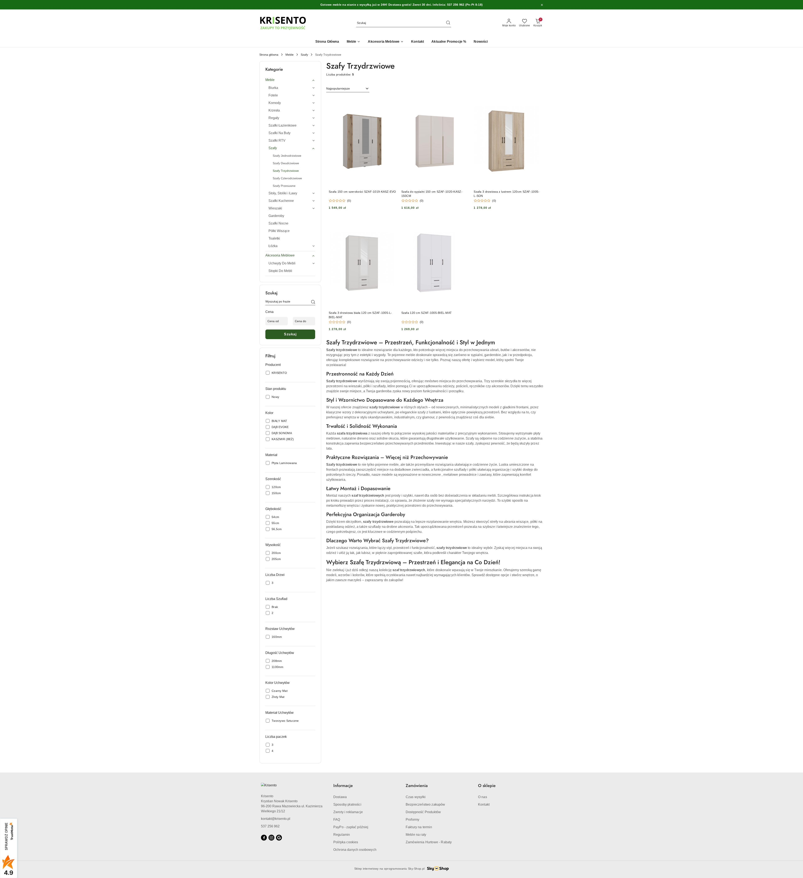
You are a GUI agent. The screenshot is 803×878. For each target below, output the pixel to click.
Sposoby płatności (347, 804)
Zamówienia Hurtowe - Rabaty (429, 842)
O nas (482, 797)
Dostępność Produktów (423, 812)
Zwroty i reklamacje (348, 812)
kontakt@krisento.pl (275, 818)
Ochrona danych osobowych (354, 849)
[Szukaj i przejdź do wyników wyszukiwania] (448, 23)
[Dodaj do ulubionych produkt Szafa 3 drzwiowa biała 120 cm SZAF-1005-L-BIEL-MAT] (391, 222)
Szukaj (290, 334)
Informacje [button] (343, 786)
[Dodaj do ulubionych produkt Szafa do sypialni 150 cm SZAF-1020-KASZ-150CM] (464, 101)
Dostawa (340, 797)
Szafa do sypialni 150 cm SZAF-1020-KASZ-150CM (431, 193)
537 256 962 (270, 826)
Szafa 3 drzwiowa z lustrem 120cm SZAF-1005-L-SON (506, 193)
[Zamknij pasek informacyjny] (542, 5)
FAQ (336, 819)
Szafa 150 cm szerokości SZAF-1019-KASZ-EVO (362, 191)
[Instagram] (271, 838)
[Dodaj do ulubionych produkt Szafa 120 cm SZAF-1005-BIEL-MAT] (464, 222)
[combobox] (347, 88)
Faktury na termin (419, 827)
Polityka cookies (345, 842)
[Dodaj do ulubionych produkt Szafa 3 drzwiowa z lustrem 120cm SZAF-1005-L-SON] (536, 101)
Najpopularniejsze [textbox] (338, 88)
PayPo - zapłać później (350, 827)
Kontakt (484, 804)
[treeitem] (290, 80)
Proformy (412, 819)
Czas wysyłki (416, 797)
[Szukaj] (313, 302)
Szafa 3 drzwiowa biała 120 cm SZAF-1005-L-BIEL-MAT (360, 315)
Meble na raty (416, 834)
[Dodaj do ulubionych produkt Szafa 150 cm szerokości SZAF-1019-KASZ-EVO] (391, 101)
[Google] (279, 838)
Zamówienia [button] (417, 786)
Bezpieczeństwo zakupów (425, 804)
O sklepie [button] (487, 786)
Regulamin (341, 834)
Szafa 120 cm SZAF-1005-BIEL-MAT (426, 312)
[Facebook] (264, 838)
